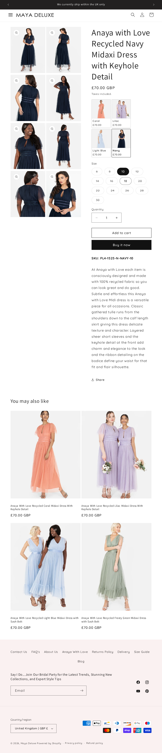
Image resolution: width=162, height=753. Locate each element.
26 (129, 191)
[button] (133, 14)
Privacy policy (73, 743)
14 (100, 182)
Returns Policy (102, 652)
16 (114, 182)
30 (100, 201)
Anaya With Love (75, 652)
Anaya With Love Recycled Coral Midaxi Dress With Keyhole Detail (42, 507)
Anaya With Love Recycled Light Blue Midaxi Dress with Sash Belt (45, 619)
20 (142, 182)
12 (139, 172)
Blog (81, 661)
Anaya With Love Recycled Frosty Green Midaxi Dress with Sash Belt (113, 619)
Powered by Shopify (49, 743)
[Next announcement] (153, 4)
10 (123, 171)
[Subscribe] (81, 691)
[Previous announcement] (8, 4)
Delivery (123, 652)
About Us (51, 652)
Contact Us (19, 652)
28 (144, 191)
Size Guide (142, 652)
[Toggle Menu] (10, 15)
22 (100, 191)
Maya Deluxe (28, 743)
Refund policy (94, 743)
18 (125, 181)
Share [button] (100, 380)
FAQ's (35, 652)
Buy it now (121, 245)
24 (115, 191)
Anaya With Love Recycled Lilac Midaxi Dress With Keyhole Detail (112, 507)
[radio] (101, 113)
